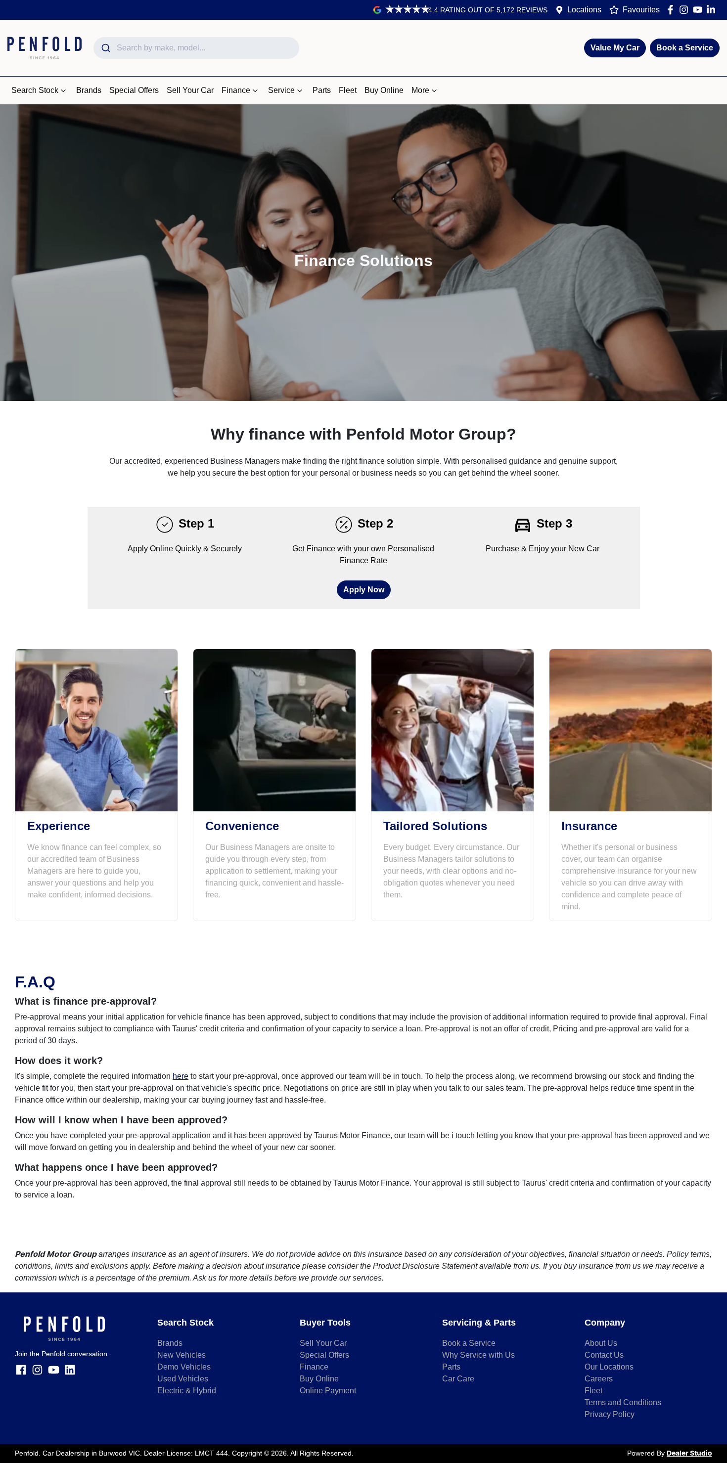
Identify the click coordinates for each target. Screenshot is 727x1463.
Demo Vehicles (184, 1367)
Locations (584, 9)
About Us (601, 1343)
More (420, 90)
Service (281, 90)
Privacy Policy (610, 1414)
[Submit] (105, 48)
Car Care (458, 1378)
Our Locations (609, 1367)
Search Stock (34, 90)
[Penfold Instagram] (685, 9)
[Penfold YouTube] (699, 9)
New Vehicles (181, 1355)
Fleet (348, 90)
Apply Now (363, 589)
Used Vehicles (182, 1378)
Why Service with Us (478, 1355)
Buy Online (384, 90)
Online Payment (328, 1390)
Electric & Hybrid (186, 1390)
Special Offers (134, 90)
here (180, 1076)
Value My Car (615, 48)
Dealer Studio (689, 1453)
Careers (599, 1378)
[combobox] (196, 48)
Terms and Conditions (623, 1402)
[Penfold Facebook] (672, 9)
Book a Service (684, 48)
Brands (88, 90)
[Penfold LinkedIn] (713, 9)
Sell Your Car (190, 90)
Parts (322, 90)
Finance (236, 90)
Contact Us (604, 1355)
